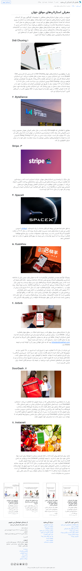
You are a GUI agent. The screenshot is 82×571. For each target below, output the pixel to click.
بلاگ (73, 6)
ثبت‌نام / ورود (6, 2)
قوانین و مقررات (23, 551)
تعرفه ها (50, 2)
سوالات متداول (24, 559)
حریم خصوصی (24, 553)
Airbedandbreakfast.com (60, 342)
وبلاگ (39, 2)
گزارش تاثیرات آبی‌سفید (46, 532)
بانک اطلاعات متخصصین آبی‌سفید (69, 525)
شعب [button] (56, 2)
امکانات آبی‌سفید (48, 527)
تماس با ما (25, 555)
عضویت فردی (49, 538)
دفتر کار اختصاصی (48, 525)
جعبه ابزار (44, 2)
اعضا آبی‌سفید (74, 527)
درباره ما (25, 549)
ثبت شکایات (24, 557)
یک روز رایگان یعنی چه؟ (47, 536)
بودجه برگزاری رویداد (73, 534)
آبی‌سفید (69, 2)
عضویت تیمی (49, 540)
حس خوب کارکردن (48, 534)
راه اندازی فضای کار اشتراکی (71, 529)
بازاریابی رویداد (74, 536)
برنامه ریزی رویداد (73, 531)
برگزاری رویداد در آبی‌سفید (46, 531)
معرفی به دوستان (48, 542)
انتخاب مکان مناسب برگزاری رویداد (69, 532)
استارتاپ (24, 228)
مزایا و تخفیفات (49, 529)
